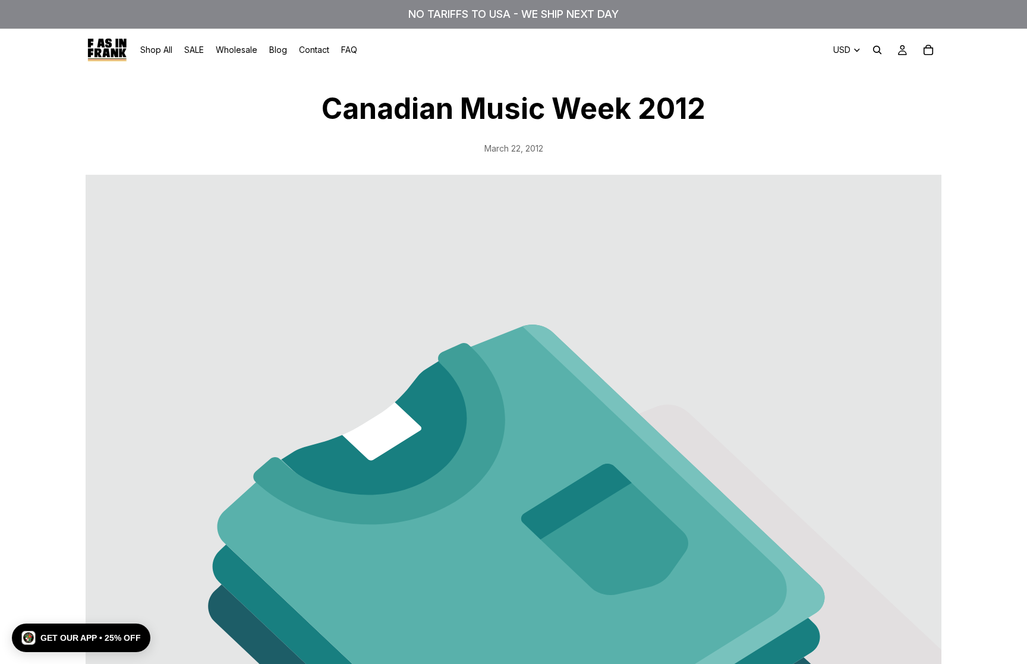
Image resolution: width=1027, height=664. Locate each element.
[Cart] (928, 50)
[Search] (877, 50)
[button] (81, 638)
